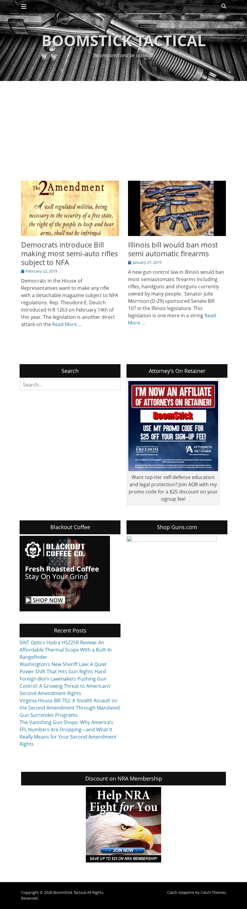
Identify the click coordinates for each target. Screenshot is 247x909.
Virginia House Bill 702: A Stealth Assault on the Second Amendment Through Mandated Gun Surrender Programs (70, 707)
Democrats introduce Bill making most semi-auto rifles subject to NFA (69, 253)
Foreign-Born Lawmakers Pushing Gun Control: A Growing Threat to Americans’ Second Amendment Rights (65, 686)
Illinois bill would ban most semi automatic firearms (173, 249)
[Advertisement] (123, 126)
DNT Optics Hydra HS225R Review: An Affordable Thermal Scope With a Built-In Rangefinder (66, 649)
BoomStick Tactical (124, 40)
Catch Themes (213, 892)
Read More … (67, 324)
